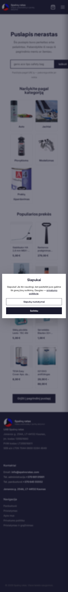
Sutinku (34, 310)
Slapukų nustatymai (34, 301)
